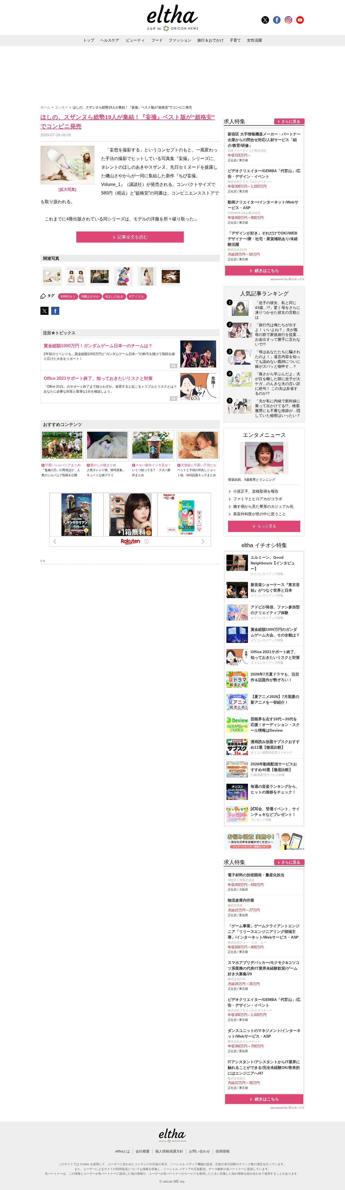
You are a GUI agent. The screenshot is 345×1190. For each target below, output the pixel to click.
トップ (88, 40)
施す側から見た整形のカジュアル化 (263, 506)
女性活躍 (254, 40)
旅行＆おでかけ (210, 40)
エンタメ (62, 107)
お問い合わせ (199, 1151)
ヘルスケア (109, 40)
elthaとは (122, 1151)
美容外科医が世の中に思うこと (259, 514)
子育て (235, 40)
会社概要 (143, 1151)
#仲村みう (68, 296)
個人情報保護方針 (169, 1151)
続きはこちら (267, 270)
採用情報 (223, 1151)
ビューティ (135, 40)
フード (157, 40)
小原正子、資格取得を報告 (255, 491)
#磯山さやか (90, 296)
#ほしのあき (114, 296)
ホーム (45, 107)
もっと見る (266, 526)
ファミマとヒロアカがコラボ (257, 499)
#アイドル (136, 296)
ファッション (180, 40)
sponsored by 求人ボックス (288, 279)
